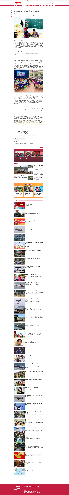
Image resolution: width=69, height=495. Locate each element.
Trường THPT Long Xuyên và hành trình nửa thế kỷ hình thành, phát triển (34, 243)
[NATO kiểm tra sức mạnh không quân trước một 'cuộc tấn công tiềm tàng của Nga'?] (19, 229)
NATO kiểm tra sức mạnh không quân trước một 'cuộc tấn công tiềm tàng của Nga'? (33, 226)
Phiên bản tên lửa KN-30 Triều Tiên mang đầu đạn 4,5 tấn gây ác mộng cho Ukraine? (34, 251)
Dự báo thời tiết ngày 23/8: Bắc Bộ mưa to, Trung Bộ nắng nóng (34, 484)
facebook (11, 12)
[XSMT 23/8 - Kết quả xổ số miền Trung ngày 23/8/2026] (19, 205)
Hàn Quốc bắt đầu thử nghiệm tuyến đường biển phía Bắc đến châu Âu (34, 364)
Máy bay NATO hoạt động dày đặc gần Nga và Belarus (32, 282)
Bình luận (11, 16)
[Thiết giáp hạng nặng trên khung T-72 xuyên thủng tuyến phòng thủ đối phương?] (21, 169)
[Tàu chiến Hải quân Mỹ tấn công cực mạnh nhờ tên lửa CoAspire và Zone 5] (19, 269)
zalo (11, 10)
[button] (28, 197)
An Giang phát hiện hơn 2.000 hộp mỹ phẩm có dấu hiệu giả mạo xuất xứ (33, 476)
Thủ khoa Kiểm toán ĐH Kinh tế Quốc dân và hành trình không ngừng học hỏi (28, 193)
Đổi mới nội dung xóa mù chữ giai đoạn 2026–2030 (23, 132)
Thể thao (54, 5)
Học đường (35, 5)
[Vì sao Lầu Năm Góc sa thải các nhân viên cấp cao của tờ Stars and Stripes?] (19, 237)
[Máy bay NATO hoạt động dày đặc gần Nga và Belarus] (19, 285)
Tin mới (11, 18)
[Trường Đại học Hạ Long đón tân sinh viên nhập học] (19, 154)
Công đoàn (20, 10)
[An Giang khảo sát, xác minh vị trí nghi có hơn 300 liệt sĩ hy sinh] (18, 189)
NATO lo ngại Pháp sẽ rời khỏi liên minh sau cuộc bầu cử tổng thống (34, 404)
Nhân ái (39, 5)
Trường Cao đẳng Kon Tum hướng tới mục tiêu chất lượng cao (29, 159)
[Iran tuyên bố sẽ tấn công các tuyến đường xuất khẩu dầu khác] (19, 213)
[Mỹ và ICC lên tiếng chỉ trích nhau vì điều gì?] (38, 189)
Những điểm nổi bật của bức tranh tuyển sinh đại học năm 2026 (34, 355)
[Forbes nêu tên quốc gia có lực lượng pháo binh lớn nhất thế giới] (30, 172)
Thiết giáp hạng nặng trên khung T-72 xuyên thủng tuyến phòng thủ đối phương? (20, 175)
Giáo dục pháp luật (24, 5)
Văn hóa (51, 5)
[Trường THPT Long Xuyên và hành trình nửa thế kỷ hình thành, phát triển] (19, 245)
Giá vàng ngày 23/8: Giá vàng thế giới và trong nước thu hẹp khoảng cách (34, 452)
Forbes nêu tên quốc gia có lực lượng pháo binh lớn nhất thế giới (38, 171)
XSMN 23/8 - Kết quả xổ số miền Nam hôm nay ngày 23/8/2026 (34, 218)
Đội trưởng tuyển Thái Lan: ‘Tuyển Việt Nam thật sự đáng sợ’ (34, 347)
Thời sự (20, 5)
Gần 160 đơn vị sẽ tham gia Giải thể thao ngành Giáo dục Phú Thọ (25, 130)
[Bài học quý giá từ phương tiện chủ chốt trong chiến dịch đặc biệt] (30, 178)
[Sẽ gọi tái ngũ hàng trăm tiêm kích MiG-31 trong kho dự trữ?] (30, 166)
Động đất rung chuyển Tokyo (29, 306)
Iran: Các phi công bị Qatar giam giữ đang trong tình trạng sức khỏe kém (34, 396)
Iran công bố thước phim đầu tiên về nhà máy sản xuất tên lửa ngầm (34, 444)
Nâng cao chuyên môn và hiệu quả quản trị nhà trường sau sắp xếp (34, 420)
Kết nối (29, 5)
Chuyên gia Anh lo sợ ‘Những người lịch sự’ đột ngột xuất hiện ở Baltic (34, 436)
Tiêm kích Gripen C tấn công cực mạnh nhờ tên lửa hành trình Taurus (34, 299)
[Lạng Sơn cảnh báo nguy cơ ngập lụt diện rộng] (19, 293)
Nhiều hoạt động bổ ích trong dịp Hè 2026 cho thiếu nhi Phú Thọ (33, 428)
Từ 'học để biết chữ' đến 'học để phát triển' (22, 131)
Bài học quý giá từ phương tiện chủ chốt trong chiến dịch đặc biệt (38, 177)
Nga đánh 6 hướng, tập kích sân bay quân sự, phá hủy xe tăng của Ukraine (34, 372)
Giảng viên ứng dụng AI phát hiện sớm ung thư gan (38, 158)
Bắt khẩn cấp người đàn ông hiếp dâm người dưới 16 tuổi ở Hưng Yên (33, 339)
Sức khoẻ (45, 5)
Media (48, 5)
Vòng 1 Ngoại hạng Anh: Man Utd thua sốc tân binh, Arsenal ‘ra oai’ (34, 492)
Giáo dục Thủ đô (53, 3)
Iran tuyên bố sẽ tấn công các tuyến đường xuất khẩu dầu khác (33, 210)
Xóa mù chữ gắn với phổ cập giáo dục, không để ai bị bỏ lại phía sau (25, 133)
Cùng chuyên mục (18, 150)
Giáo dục (17, 5)
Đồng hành (23, 10)
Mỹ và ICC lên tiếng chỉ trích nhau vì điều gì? (38, 193)
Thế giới (42, 5)
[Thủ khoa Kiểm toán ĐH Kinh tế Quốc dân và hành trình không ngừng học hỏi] (28, 189)
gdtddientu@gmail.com (32, 0)
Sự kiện (16, 8)
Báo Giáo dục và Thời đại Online (18, 3)
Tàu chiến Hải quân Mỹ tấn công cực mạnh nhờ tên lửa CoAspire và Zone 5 (33, 267)
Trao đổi (32, 5)
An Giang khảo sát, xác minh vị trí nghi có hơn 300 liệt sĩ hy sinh (19, 193)
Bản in (11, 14)
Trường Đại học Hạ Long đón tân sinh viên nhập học (19, 158)
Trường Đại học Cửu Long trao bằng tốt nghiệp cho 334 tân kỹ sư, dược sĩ (34, 331)
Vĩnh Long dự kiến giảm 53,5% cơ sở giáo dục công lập (33, 258)
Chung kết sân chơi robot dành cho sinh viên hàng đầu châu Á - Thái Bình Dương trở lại (34, 380)
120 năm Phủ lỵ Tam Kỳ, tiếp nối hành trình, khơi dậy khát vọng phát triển (34, 412)
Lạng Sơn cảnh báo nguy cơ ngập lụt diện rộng (32, 290)
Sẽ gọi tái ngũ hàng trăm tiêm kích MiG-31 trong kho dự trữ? (38, 166)
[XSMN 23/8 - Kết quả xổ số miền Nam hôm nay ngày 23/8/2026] (19, 221)
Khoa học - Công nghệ (28, 10)
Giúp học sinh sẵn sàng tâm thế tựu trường (31, 274)
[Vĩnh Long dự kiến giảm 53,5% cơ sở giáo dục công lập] (19, 261)
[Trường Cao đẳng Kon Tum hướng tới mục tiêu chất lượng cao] (29, 154)
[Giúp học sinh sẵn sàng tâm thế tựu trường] (19, 277)
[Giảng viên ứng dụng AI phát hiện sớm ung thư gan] (38, 154)
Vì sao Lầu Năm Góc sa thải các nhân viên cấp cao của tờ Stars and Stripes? (34, 235)
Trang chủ (14, 5)
